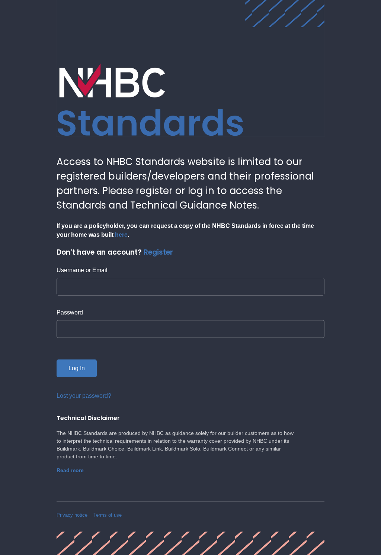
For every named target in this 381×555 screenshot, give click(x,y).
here (121, 235)
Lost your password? (84, 396)
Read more (70, 470)
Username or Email (82, 270)
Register (158, 252)
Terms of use (107, 515)
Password (70, 312)
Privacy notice (72, 515)
